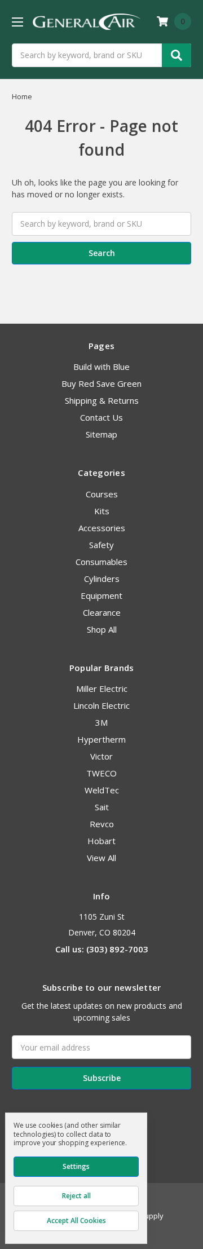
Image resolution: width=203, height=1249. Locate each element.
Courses (102, 494)
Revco (102, 823)
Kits (101, 511)
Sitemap (101, 434)
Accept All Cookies (76, 1220)
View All (101, 857)
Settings (76, 1166)
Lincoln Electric (101, 705)
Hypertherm (101, 739)
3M (101, 722)
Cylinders (102, 578)
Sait (102, 807)
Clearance (102, 612)
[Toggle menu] (17, 21)
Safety (101, 544)
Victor (101, 756)
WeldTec (102, 790)
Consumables (101, 561)
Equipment (101, 595)
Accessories (101, 527)
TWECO (101, 773)
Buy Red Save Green (101, 383)
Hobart (101, 840)
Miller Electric (101, 688)
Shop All (102, 629)
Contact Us (101, 417)
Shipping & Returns (102, 400)
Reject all (76, 1196)
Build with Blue (101, 366)
